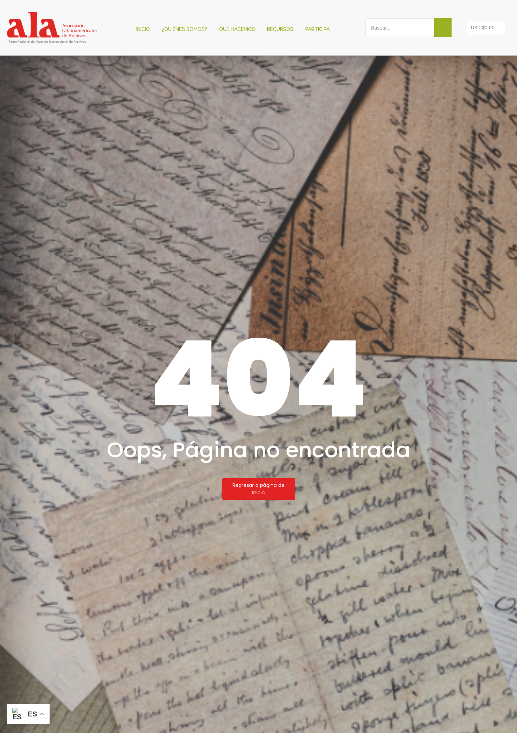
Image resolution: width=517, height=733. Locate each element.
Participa (317, 29)
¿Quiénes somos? (184, 29)
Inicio (143, 29)
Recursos (280, 29)
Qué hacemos (237, 29)
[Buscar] (443, 27)
